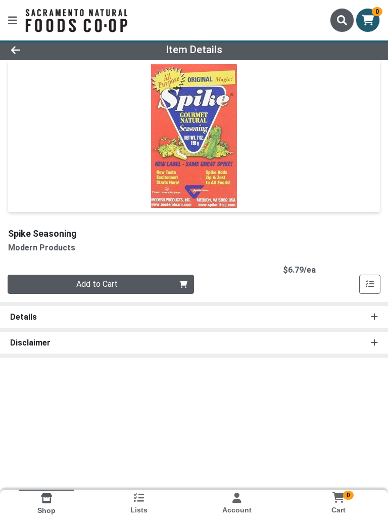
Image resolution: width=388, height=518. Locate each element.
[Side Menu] (12, 20)
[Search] (342, 20)
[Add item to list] (369, 284)
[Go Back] (54, 49)
